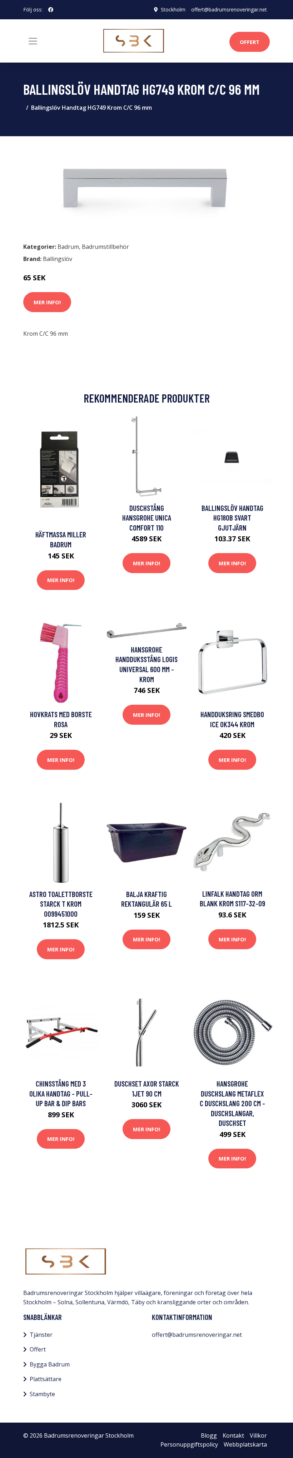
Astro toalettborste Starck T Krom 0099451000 (61, 904)
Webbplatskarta (245, 1444)
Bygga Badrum (50, 1364)
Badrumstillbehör (105, 247)
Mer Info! (47, 302)
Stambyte (42, 1394)
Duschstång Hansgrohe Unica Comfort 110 (146, 517)
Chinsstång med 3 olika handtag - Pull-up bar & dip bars (61, 1093)
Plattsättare (45, 1379)
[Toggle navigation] (33, 41)
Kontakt (233, 1435)
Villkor (258, 1435)
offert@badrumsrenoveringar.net (229, 9)
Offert (249, 41)
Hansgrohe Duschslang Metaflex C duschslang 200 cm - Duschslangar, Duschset (232, 1103)
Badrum (68, 247)
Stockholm (173, 9)
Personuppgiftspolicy (189, 1444)
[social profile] (50, 9)
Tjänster (41, 1335)
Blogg (209, 1435)
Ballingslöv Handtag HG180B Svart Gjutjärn (232, 517)
